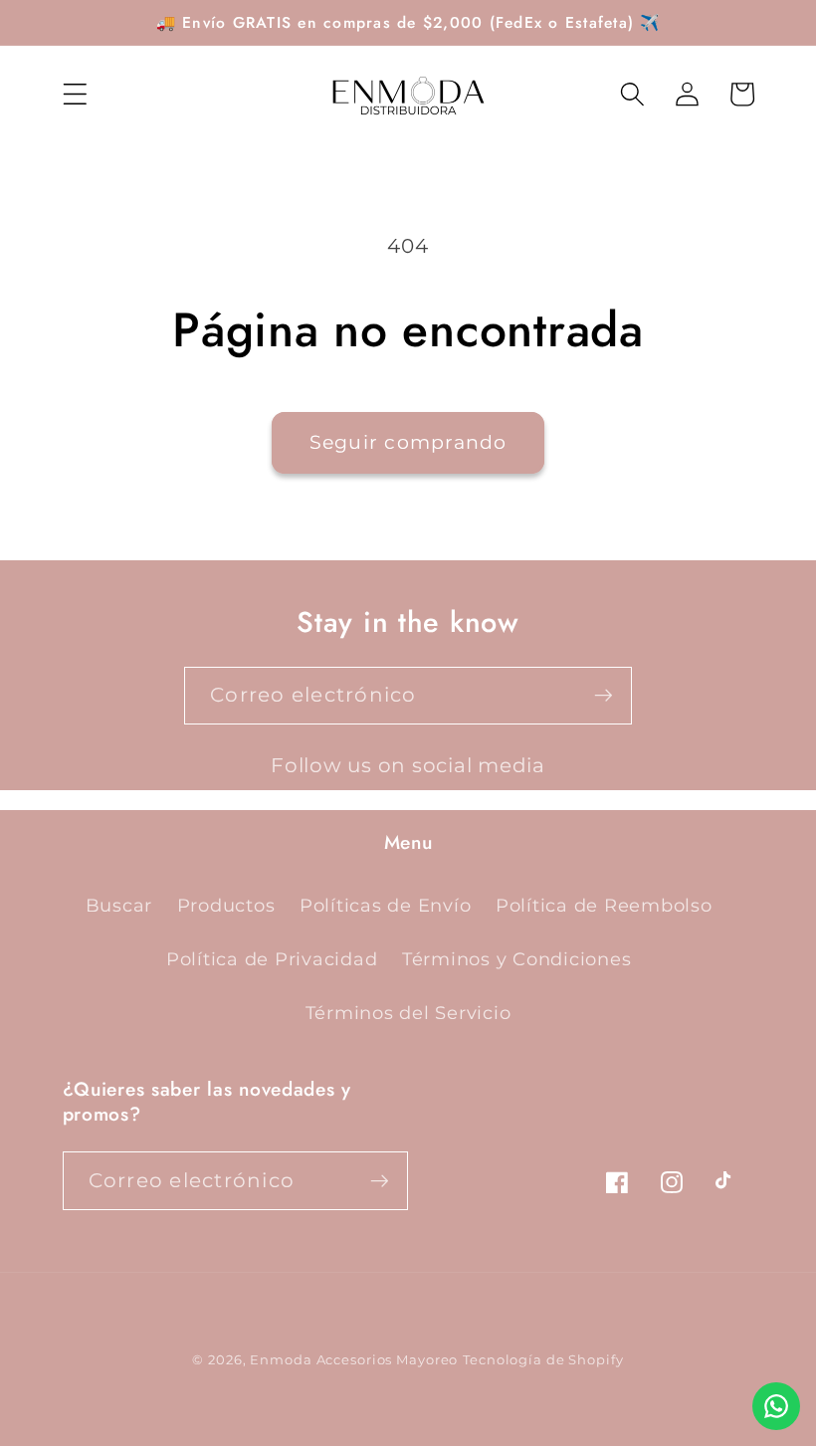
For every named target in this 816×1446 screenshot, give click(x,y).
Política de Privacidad (272, 958)
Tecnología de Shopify (543, 1359)
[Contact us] (776, 1406)
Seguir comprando (408, 442)
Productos (226, 905)
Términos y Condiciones (517, 958)
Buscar (119, 905)
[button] (75, 94)
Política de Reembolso (604, 905)
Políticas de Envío (386, 905)
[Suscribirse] (603, 695)
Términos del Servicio (408, 1012)
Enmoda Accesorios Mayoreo (354, 1359)
